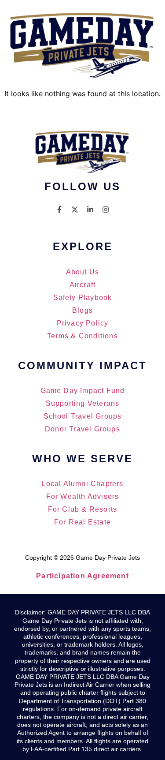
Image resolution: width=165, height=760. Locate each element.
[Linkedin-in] (90, 209)
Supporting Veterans (83, 403)
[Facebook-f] (59, 209)
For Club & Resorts (82, 509)
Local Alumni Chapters (82, 483)
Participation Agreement (82, 576)
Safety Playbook (82, 297)
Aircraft (83, 284)
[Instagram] (105, 209)
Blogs (82, 310)
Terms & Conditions (82, 336)
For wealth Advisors (82, 496)
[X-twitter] (74, 209)
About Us (82, 272)
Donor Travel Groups (82, 429)
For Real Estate (82, 522)
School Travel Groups (83, 416)
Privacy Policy (83, 323)
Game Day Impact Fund (82, 390)
